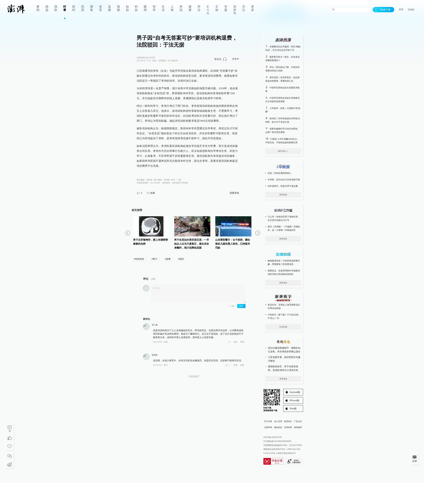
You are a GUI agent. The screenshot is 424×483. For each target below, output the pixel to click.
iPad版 (293, 408)
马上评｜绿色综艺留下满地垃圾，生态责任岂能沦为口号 (284, 218)
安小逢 (155, 325)
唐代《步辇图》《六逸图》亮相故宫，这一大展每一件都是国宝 (284, 228)
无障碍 (411, 9)
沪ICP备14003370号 (272, 437)
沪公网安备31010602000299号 (277, 441)
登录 (401, 9)
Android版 (295, 392)
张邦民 (155, 355)
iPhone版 (294, 400)
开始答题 (283, 327)
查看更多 (283, 195)
